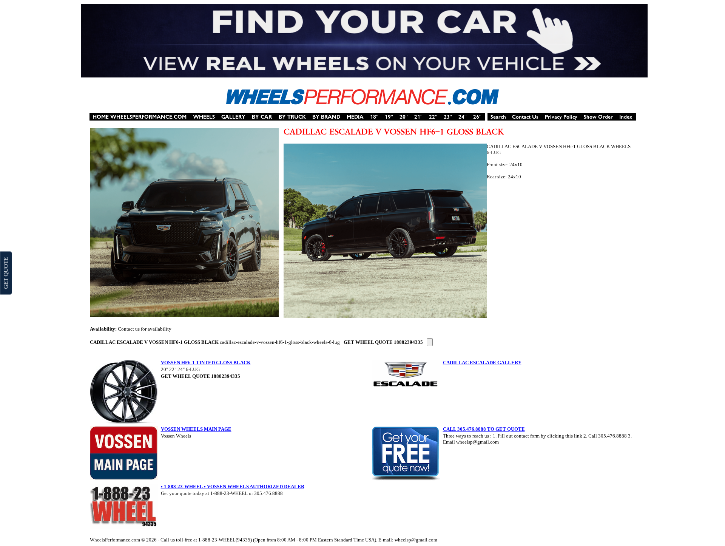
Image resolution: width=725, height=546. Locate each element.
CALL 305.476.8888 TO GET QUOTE (484, 429)
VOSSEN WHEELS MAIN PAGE (196, 429)
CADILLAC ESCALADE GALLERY (482, 362)
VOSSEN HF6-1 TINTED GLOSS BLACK (206, 362)
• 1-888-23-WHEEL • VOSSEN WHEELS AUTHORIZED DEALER (232, 486)
